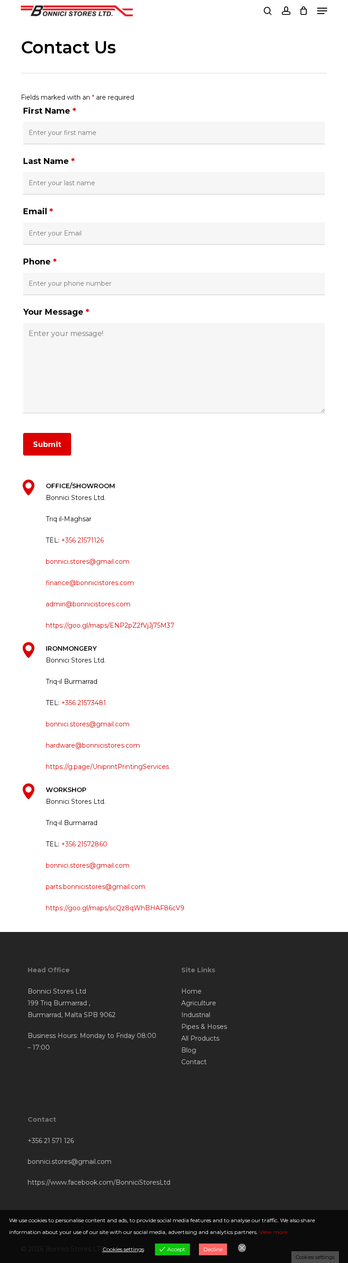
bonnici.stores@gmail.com (88, 561)
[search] (267, 10)
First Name (49, 111)
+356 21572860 (84, 844)
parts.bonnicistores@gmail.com (95, 887)
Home (191, 991)
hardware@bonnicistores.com (93, 745)
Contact (194, 1062)
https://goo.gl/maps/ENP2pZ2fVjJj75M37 (110, 625)
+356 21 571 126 (51, 1141)
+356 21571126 (82, 540)
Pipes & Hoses (204, 1027)
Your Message (56, 312)
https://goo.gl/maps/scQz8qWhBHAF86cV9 (115, 908)
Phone (40, 262)
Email (38, 211)
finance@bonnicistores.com (90, 583)
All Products (200, 1038)
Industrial (195, 1015)
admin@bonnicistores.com (88, 604)
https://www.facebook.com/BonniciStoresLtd (99, 1182)
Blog (188, 1050)
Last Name (49, 161)
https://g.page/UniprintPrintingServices (107, 767)
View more (273, 1232)
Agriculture (198, 1003)
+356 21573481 (83, 703)
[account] (285, 10)
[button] (322, 10)
